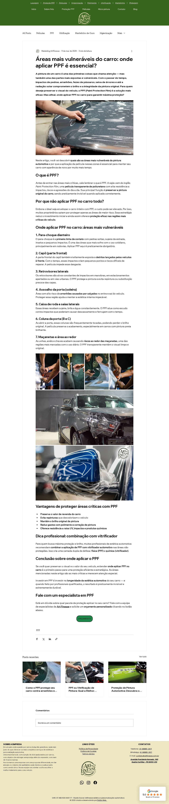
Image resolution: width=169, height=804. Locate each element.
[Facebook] (95, 782)
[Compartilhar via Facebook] (37, 639)
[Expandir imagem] (48, 371)
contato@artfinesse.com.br (147, 756)
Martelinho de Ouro (85, 33)
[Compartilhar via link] (56, 639)
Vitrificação (106, 3)
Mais (120, 33)
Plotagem (133, 3)
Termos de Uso (88, 754)
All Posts (26, 33)
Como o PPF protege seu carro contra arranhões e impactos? (40, 689)
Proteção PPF (49, 3)
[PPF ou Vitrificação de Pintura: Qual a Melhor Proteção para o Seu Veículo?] (84, 672)
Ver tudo (143, 656)
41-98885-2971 (145, 749)
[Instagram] (88, 782)
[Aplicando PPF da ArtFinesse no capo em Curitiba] (42, 672)
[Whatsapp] (81, 782)
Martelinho (120, 3)
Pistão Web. (102, 800)
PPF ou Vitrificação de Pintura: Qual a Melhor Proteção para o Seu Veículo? (81, 689)
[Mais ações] (131, 51)
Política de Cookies (88, 751)
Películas (63, 3)
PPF (52, 33)
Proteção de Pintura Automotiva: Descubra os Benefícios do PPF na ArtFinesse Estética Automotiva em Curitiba (126, 689)
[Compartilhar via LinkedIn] (50, 639)
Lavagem (34, 3)
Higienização (77, 3)
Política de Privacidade (88, 749)
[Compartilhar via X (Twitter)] (43, 639)
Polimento (92, 3)
